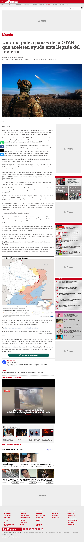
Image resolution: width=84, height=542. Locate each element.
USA (5, 522)
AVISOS (38, 526)
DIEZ (69, 517)
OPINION (54, 511)
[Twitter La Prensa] (27, 529)
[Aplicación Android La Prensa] (39, 529)
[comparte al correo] (2, 154)
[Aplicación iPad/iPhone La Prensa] (36, 529)
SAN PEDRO (7, 515)
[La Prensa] (9, 529)
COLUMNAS (55, 515)
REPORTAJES (39, 519)
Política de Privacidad (41, 532)
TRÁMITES (39, 524)
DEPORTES (23, 514)
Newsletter (66, 532)
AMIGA (22, 519)
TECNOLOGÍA (23, 522)
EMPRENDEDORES (25, 517)
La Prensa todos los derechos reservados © (11, 533)
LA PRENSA (71, 514)
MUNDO (6, 520)
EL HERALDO (71, 515)
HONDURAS (7, 514)
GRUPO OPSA (71, 511)
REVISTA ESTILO (72, 519)
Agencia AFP (21, 57)
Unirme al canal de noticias (29, 355)
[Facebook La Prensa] (24, 529)
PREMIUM (39, 511)
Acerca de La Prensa (28, 532)
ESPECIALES (39, 517)
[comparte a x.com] (2, 150)
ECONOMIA (7, 517)
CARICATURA (55, 517)
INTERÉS (22, 511)
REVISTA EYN (71, 522)
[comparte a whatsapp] (2, 142)
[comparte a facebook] (2, 146)
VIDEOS (38, 522)
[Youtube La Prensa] (33, 529)
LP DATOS (38, 520)
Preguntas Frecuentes (29, 534)
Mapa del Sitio (75, 532)
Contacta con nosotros (55, 532)
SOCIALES (22, 520)
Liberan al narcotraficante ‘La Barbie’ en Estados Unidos (22, 328)
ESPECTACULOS (24, 515)
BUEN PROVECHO (73, 520)
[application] (28, 401)
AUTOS (22, 524)
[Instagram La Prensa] (30, 529)
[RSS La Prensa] (42, 529)
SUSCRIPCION (71, 524)
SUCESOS (6, 519)
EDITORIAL (55, 514)
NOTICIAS (6, 511)
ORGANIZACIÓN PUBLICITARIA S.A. (11, 537)
